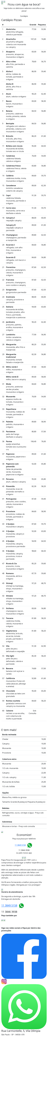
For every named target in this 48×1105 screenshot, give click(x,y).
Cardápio (24, 16)
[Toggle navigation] (43, 3)
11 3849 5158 (20, 845)
